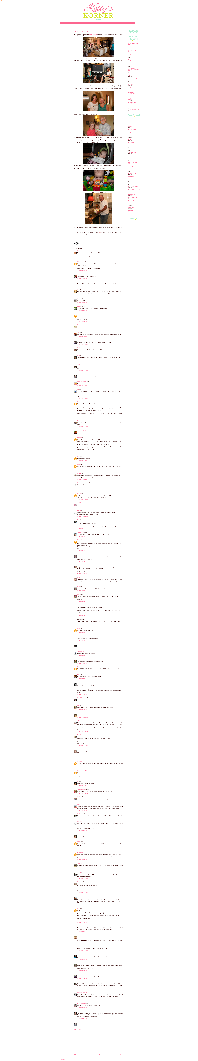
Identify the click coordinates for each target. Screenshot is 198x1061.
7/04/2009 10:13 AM (82, 709)
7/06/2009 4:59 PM (82, 1007)
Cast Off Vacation (131, 84)
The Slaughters (131, 142)
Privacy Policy (64, 1059)
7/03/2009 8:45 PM (82, 258)
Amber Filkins (80, 564)
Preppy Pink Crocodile (82, 381)
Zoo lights (129, 79)
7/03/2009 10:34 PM (82, 361)
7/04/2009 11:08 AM (82, 731)
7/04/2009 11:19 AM (82, 757)
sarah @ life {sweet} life (82, 992)
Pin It (75, 240)
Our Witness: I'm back (132, 56)
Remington (130, 99)
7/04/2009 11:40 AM (82, 793)
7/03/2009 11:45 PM (82, 490)
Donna (78, 539)
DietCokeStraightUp (81, 430)
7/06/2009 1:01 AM (82, 989)
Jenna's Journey (131, 68)
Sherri (78, 586)
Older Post (121, 1054)
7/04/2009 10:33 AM (82, 717)
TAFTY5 (79, 364)
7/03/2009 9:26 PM (82, 302)
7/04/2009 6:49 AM (82, 615)
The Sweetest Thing (132, 173)
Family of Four (131, 98)
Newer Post (76, 1054)
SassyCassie (79, 761)
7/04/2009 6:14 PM (82, 848)
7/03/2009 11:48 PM (82, 499)
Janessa (79, 464)
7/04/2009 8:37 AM (82, 663)
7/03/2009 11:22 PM (82, 479)
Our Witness (130, 54)
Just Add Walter (80, 651)
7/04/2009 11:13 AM (82, 745)
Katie (78, 963)
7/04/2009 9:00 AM (82, 670)
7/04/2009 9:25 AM (82, 678)
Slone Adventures (131, 87)
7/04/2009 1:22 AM (82, 550)
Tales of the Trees (131, 176)
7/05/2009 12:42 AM (82, 892)
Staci (78, 289)
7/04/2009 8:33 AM (82, 655)
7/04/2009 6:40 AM (82, 601)
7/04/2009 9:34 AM (82, 694)
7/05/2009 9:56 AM (82, 931)
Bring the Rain (131, 210)
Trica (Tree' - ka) (80, 532)
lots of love (79, 493)
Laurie (78, 833)
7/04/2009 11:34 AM (82, 767)
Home (99, 1054)
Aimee (78, 340)
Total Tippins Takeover (133, 183)
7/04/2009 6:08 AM (82, 583)
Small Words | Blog (132, 152)
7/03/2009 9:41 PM (82, 321)
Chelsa (78, 674)
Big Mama (130, 139)
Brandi (78, 628)
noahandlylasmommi (81, 1003)
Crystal (78, 347)
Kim (78, 781)
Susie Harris (130, 155)
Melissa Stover (80, 324)
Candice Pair (80, 813)
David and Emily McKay (82, 770)
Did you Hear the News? (81, 31)
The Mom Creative (132, 136)
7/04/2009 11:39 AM (82, 785)
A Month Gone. (130, 45)
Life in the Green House (133, 159)
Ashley (78, 974)
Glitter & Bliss (80, 852)
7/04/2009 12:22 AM (82, 516)
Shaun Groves (131, 145)
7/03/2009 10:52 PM (82, 398)
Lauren (78, 577)
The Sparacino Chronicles (133, 74)
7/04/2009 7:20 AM (82, 632)
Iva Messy (79, 881)
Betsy (78, 748)
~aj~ (78, 682)
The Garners (79, 863)
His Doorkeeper (80, 250)
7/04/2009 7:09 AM (82, 625)
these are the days (131, 207)
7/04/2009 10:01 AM (82, 701)
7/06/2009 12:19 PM (82, 1000)
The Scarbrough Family (133, 83)
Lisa (78, 1011)
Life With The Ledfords (133, 204)
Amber (78, 981)
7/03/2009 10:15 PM (82, 344)
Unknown (79, 313)
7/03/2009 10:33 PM (82, 352)
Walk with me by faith (132, 197)
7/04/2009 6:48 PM (82, 859)
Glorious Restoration (132, 63)
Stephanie (79, 437)
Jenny (78, 594)
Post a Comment (77, 1029)
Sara (78, 519)
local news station (93, 34)
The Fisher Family (132, 129)
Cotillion (129, 60)
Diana (78, 456)
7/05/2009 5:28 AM (82, 904)
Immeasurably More (132, 213)
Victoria (79, 298)
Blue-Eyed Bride (131, 194)
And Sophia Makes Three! (133, 49)
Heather (79, 473)
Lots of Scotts (130, 132)
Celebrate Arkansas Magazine (133, 109)
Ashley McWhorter (81, 935)
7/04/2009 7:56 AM (82, 640)
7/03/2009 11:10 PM (82, 469)
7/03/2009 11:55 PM (82, 506)
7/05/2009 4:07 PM (82, 959)
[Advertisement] (64, 52)
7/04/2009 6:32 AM (82, 590)
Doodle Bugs (80, 821)
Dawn (78, 705)
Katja (78, 1022)
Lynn (78, 355)
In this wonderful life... (132, 179)
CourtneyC (79, 643)
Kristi (78, 908)
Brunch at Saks (80, 261)
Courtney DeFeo (131, 166)
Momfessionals (131, 122)
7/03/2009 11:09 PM (82, 453)
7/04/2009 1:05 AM (82, 536)
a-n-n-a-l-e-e (130, 170)
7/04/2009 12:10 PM (82, 801)
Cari (78, 389)
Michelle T (79, 306)
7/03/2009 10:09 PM (82, 336)
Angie (78, 332)
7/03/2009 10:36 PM (82, 378)
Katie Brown (80, 659)
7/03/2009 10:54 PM (82, 417)
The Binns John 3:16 (81, 789)
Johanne (79, 720)
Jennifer (79, 796)
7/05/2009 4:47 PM (82, 970)
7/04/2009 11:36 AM (82, 778)
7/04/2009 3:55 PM (82, 830)
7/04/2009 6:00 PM (82, 838)
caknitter (79, 510)
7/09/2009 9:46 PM (82, 1026)
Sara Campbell (80, 895)
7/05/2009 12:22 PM (82, 950)
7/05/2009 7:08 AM (82, 922)
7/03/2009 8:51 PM (82, 270)
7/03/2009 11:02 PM (82, 426)
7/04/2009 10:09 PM (82, 869)
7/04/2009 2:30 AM (82, 573)
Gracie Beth (79, 502)
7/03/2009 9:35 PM (82, 310)
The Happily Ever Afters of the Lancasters (133, 190)
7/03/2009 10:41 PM (82, 385)
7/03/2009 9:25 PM (82, 295)
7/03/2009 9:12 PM (82, 285)
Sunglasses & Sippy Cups (133, 78)
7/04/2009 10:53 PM (82, 878)
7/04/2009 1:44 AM (82, 561)
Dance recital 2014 (131, 103)
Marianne (79, 804)
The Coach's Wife (81, 713)
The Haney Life (131, 200)
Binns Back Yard (131, 92)
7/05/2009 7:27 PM (82, 978)
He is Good (130, 65)
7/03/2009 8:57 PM (82, 278)
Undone (129, 89)
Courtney (79, 420)
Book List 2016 (130, 75)
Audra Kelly (80, 274)
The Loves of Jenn (132, 102)
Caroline (79, 554)
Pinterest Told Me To (132, 119)
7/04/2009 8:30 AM (82, 647)
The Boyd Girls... (131, 149)
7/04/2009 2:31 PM (82, 817)
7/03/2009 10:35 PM (82, 370)
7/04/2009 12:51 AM (82, 528)
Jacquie (79, 872)
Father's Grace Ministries (82, 482)
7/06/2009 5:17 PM (82, 1018)
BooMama (130, 126)
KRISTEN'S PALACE (81, 697)
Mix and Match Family (133, 186)
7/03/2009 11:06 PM (82, 434)
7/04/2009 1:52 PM (82, 810)
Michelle (79, 841)
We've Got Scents (81, 734)
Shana (78, 374)
